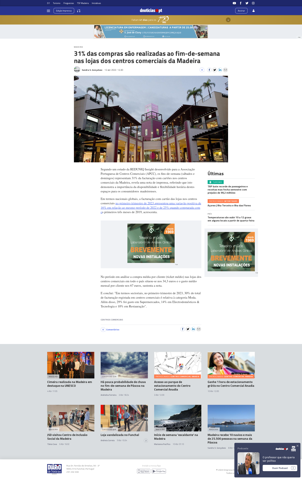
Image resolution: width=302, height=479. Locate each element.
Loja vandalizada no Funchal (120, 434)
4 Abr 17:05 (52, 391)
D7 (48, 3)
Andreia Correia (108, 440)
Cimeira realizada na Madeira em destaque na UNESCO (69, 383)
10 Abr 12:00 (213, 391)
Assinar (241, 10)
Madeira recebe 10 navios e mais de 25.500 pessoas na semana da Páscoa (230, 438)
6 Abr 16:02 (64, 444)
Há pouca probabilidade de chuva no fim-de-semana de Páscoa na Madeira (123, 385)
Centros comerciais (112, 319)
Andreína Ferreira (108, 394)
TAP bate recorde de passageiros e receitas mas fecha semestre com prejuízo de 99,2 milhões (228, 189)
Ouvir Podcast (280, 468)
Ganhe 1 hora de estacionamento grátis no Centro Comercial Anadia (231, 383)
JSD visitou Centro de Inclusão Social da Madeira (67, 436)
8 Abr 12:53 (233, 447)
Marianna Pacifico (162, 444)
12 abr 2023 (114, 70)
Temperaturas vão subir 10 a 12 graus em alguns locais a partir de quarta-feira (231, 218)
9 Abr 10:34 (122, 440)
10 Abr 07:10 (178, 444)
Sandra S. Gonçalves (217, 447)
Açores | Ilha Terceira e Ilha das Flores (229, 205)
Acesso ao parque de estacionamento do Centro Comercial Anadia (172, 385)
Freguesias (69, 3)
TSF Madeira (83, 3)
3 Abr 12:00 (159, 394)
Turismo (56, 3)
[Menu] (48, 11)
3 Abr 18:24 (124, 394)
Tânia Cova (52, 444)
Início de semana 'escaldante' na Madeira (176, 436)
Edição (64, 10)
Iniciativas (96, 3)
